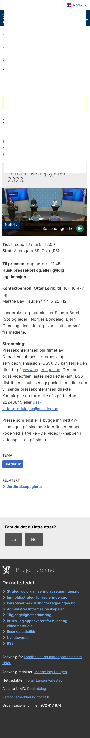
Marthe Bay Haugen (50, 672)
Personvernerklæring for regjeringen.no (41, 603)
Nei (34, 539)
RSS (10, 643)
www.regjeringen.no (41, 369)
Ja (14, 539)
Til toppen (45, 509)
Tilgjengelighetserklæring (29, 615)
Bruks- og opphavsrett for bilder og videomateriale (37, 623)
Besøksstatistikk (21, 631)
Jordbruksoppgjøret (24, 486)
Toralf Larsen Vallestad (44, 680)
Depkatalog (36, 688)
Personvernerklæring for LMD (26, 697)
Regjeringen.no (35, 570)
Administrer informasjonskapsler (35, 609)
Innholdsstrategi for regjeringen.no (37, 597)
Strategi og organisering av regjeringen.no (43, 591)
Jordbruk (13, 464)
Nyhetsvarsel (18, 637)
